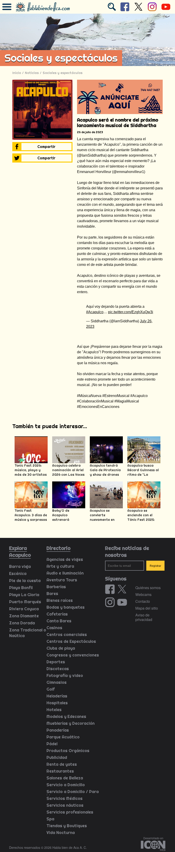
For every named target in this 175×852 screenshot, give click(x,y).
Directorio (58, 548)
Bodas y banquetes (65, 607)
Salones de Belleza (64, 778)
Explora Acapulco (20, 551)
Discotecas (57, 668)
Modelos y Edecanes (66, 716)
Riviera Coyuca (24, 608)
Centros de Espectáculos (71, 641)
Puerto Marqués (25, 601)
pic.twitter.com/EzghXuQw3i (130, 312)
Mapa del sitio (146, 608)
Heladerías (56, 696)
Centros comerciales (66, 634)
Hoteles (54, 709)
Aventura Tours (61, 579)
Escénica (17, 573)
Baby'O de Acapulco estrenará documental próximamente (64, 520)
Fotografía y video (64, 675)
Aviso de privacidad (143, 617)
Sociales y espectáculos (62, 73)
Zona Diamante (24, 615)
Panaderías (57, 730)
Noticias (32, 73)
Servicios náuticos (64, 805)
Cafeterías (57, 614)
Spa (50, 818)
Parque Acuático (63, 737)
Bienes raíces (59, 600)
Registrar (155, 565)
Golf (50, 689)
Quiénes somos (148, 587)
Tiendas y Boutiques (66, 825)
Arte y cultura (60, 566)
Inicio (16, 73)
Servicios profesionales (69, 812)
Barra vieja (20, 566)
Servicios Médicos (64, 798)
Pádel (51, 743)
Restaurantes (60, 771)
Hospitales (57, 702)
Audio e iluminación (65, 573)
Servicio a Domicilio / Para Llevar (72, 794)
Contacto (142, 601)
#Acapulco (94, 312)
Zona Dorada (22, 623)
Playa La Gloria (24, 594)
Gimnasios (56, 682)
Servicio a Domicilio (65, 784)
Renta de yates (61, 764)
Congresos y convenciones (72, 655)
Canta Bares (58, 620)
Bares (52, 593)
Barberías (56, 586)
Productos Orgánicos (67, 750)
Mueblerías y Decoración (70, 723)
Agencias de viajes (64, 559)
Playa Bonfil (21, 587)
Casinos (54, 627)
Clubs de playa (60, 648)
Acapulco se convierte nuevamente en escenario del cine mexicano (104, 520)
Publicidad (56, 757)
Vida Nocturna (60, 832)
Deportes (55, 661)
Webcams (143, 594)
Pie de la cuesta (25, 580)
